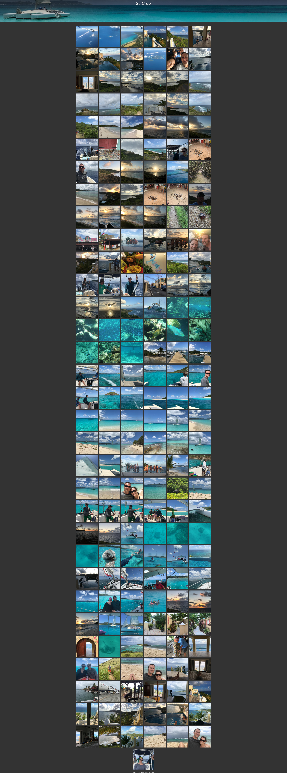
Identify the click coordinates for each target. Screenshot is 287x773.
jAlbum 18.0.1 (144, 772)
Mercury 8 (151, 772)
